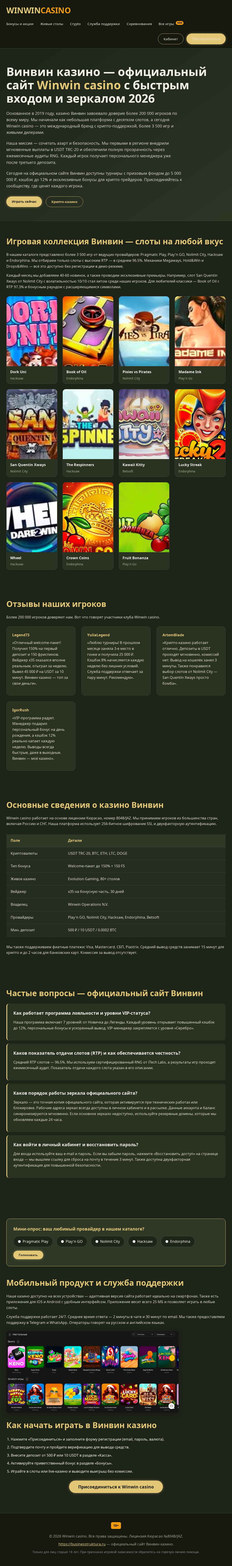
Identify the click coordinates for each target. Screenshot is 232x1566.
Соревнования (139, 23)
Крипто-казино (64, 202)
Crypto (75, 23)
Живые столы (51, 23)
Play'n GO (74, 1241)
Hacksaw (145, 1241)
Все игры (170, 23)
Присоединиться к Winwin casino (116, 1487)
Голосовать (28, 1255)
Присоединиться (206, 38)
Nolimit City (110, 1241)
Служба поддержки (103, 23)
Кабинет (171, 39)
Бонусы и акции (20, 23)
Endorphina (180, 1241)
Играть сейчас (24, 201)
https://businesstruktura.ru (82, 1544)
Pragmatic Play (35, 1241)
